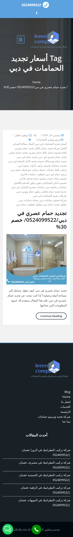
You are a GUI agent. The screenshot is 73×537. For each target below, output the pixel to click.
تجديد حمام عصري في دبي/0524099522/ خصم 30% (35, 87)
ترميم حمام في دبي (56, 174)
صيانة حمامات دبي (28, 200)
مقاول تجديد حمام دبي (55, 204)
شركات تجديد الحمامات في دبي (50, 195)
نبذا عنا (66, 421)
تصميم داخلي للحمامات (55, 183)
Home (36, 82)
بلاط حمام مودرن (38, 152)
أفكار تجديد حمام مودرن (27, 148)
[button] (7, 529)
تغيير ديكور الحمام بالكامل (27, 183)
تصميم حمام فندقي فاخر (33, 178)
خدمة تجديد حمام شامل (54, 191)
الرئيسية (65, 412)
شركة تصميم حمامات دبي (53, 200)
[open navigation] (20, 39)
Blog (67, 392)
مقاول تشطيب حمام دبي (29, 204)
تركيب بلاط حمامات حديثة (53, 169)
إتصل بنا (65, 402)
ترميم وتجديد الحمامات (49, 139)
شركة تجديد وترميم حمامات (54, 417)
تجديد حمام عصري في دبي (53, 157)
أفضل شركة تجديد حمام (54, 148)
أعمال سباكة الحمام (24, 144)
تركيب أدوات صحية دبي (30, 165)
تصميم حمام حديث (57, 178)
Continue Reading (49, 316)
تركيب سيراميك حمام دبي (24, 169)
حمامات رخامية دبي (56, 187)
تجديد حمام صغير (18, 152)
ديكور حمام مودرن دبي (28, 191)
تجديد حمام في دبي (27, 157)
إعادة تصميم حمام (57, 152)
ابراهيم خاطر (22, 135)
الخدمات (65, 407)
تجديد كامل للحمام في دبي (23, 161)
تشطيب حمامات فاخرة (33, 174)
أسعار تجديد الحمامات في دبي (51, 144)
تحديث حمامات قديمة (55, 165)
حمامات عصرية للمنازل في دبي (28, 187)
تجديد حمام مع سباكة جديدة (52, 161)
